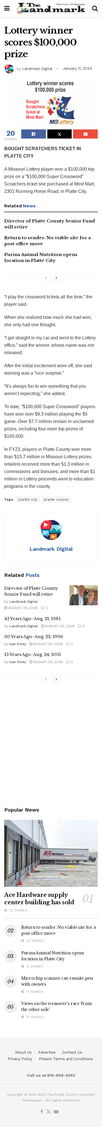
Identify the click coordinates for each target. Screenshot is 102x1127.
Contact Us (72, 1052)
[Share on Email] (85, 134)
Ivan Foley (17, 644)
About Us (23, 1052)
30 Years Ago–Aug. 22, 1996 (33, 636)
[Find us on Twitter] (48, 1112)
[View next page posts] (56, 278)
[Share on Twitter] (59, 134)
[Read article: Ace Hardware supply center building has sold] (51, 853)
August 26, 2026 (22, 608)
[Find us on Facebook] (42, 1112)
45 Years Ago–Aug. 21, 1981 (32, 618)
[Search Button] (95, 8)
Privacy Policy (20, 1059)
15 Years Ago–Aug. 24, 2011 (32, 654)
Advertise (47, 1052)
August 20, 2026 (59, 626)
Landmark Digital (37, 68)
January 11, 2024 (77, 68)
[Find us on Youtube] (56, 1112)
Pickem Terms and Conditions (66, 1059)
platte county (56, 499)
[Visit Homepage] (51, 8)
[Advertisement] (51, 746)
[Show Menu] (7, 8)
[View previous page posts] (46, 278)
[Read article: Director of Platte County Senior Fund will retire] (83, 595)
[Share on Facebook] (33, 134)
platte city (27, 499)
